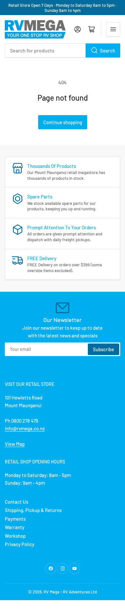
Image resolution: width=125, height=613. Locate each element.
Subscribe (103, 349)
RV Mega (51, 591)
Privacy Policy (19, 544)
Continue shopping (62, 122)
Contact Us (16, 502)
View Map (15, 444)
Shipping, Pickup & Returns (33, 510)
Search (107, 50)
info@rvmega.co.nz (25, 428)
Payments (15, 519)
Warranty (14, 527)
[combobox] (62, 50)
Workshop (15, 536)
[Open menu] (113, 29)
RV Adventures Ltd (80, 591)
